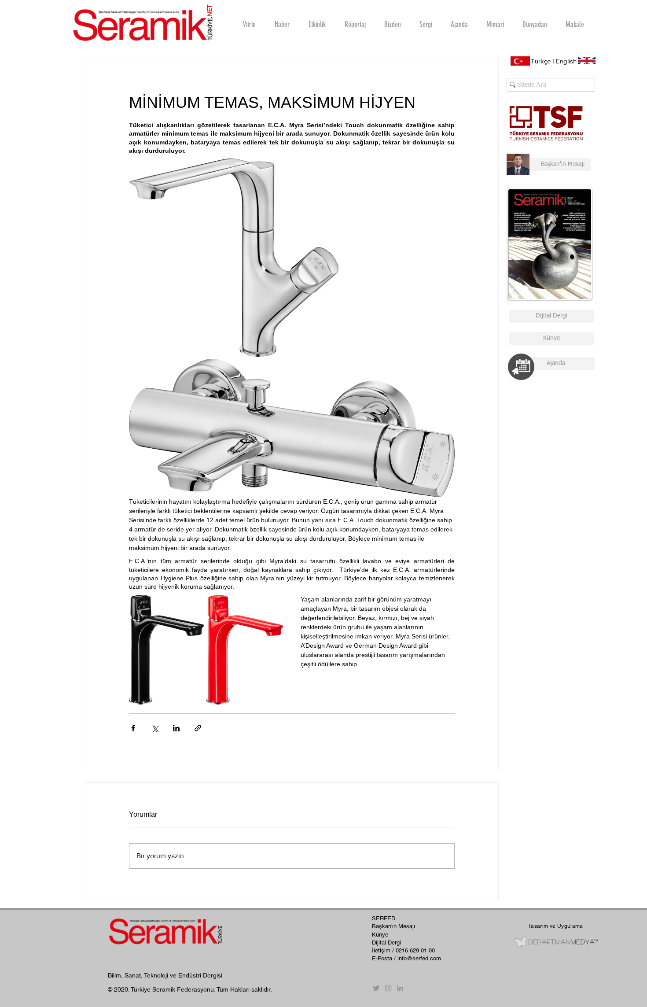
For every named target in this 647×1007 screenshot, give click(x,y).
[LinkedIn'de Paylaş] (176, 728)
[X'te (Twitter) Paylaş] (155, 728)
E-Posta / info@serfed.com (406, 958)
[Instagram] (388, 988)
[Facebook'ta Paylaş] (133, 728)
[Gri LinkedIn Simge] (400, 988)
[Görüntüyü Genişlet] (233, 258)
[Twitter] (376, 988)
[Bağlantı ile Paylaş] (198, 728)
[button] (355, 24)
